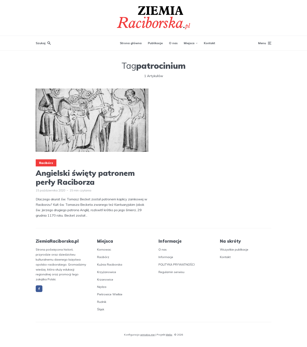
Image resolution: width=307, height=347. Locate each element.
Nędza (101, 287)
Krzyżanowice (106, 272)
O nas (173, 43)
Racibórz (46, 163)
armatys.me (147, 334)
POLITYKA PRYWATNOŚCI (177, 264)
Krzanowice (105, 279)
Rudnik (101, 302)
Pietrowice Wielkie (109, 294)
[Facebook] (39, 288)
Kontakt (209, 43)
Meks (169, 334)
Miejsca (189, 43)
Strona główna (131, 43)
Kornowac (104, 249)
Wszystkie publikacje (234, 249)
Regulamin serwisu (171, 272)
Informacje (166, 257)
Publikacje (155, 43)
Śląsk (100, 309)
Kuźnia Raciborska (109, 264)
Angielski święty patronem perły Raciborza (85, 177)
